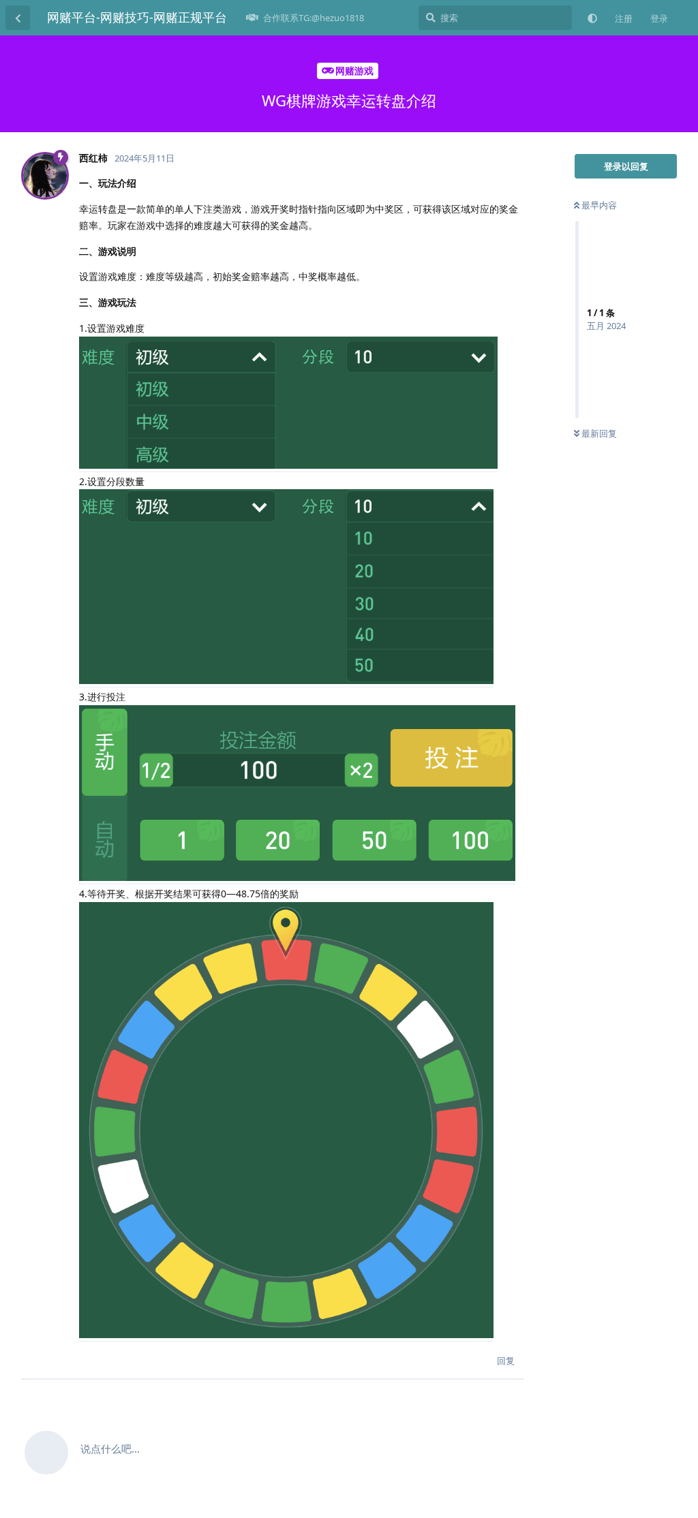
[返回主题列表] (17, 17)
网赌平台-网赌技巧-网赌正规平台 (137, 17)
